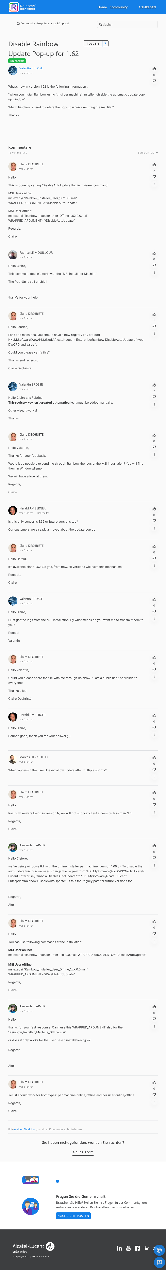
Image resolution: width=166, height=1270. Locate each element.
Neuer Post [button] (83, 1152)
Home (102, 7)
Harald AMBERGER (32, 508)
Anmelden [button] (147, 7)
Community (119, 7)
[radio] (154, 69)
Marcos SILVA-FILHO (33, 757)
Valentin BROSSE (31, 68)
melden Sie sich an (25, 1129)
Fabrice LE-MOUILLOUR (36, 252)
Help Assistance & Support (53, 23)
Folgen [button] (93, 43)
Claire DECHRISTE (31, 164)
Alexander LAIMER (32, 845)
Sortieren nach (147, 152)
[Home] (22, 7)
